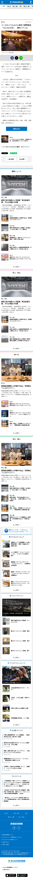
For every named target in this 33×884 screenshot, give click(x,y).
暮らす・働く (27, 6)
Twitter (19, 828)
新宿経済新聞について (8, 834)
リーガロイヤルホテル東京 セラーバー (15, 147)
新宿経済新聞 (15, 2)
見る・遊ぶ (15, 6)
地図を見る (16, 129)
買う (21, 6)
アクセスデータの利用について (10, 839)
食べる (9, 6)
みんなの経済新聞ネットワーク (16, 861)
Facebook (14, 828)
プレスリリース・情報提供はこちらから (12, 837)
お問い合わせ (6, 842)
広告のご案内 (6, 844)
